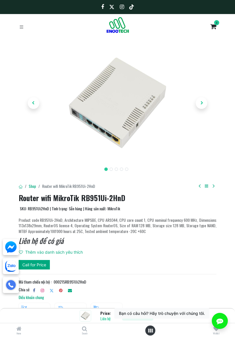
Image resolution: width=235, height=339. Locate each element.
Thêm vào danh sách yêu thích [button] (54, 252)
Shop (32, 186)
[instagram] (42, 290)
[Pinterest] (60, 290)
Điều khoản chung (31, 297)
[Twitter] (52, 290)
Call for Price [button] (34, 264)
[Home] (18, 329)
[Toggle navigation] (21, 26)
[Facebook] (34, 290)
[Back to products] (206, 186)
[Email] (70, 290)
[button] (33, 103)
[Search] (84, 329)
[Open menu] (150, 330)
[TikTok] (131, 7)
